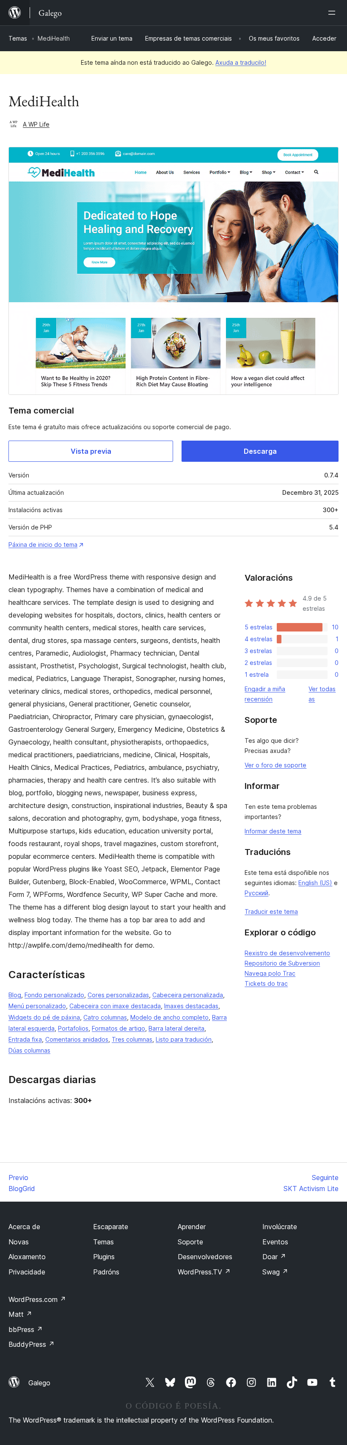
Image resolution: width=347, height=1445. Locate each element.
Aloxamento (27, 1256)
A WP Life (36, 124)
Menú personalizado (37, 1005)
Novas (18, 1242)
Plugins (104, 1256)
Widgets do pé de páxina (44, 1017)
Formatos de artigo (118, 1028)
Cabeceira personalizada (187, 994)
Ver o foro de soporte (275, 765)
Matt (20, 1314)
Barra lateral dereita (176, 1028)
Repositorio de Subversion (282, 963)
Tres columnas (132, 1039)
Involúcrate (279, 1226)
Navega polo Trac (270, 973)
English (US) (315, 882)
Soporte (190, 1242)
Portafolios (73, 1028)
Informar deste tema (273, 831)
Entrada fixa (25, 1039)
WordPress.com (37, 1299)
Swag (275, 1272)
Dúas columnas (29, 1050)
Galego (39, 1383)
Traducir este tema (271, 911)
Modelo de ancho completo (169, 1017)
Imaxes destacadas (191, 1005)
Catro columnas (105, 1017)
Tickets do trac (266, 983)
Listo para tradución (184, 1039)
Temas (17, 38)
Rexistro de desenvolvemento (287, 953)
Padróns (106, 1272)
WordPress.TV (204, 1272)
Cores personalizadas (118, 994)
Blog (14, 994)
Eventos (275, 1242)
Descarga (260, 451)
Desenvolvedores (205, 1256)
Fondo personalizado (54, 994)
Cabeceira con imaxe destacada (115, 1005)
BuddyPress (31, 1344)
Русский (256, 892)
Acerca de (24, 1226)
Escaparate (110, 1226)
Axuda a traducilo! (240, 62)
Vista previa (91, 451)
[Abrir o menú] (333, 12)
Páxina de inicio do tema (42, 544)
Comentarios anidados (76, 1039)
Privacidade (26, 1272)
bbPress (25, 1329)
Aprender (192, 1226)
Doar (274, 1256)
